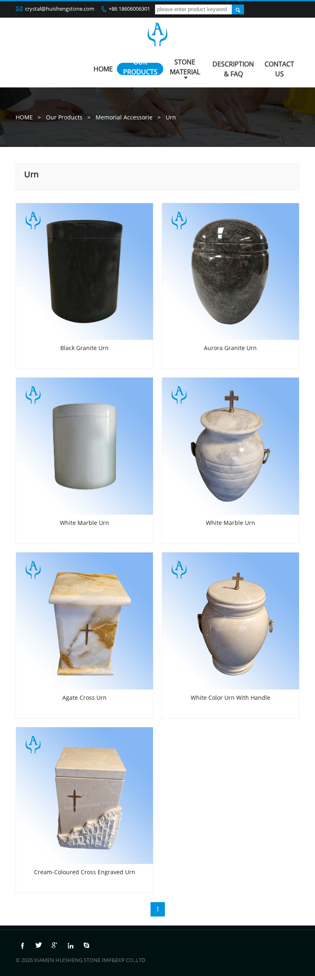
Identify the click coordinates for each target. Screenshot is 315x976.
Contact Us (279, 69)
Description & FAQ (233, 69)
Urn (171, 117)
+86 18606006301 (129, 8)
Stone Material (185, 66)
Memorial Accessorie (124, 117)
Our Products (140, 66)
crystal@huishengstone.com (59, 8)
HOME (103, 68)
